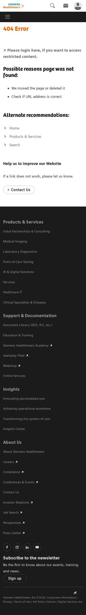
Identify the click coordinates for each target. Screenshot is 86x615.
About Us (12, 442)
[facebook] (7, 547)
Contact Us (20, 190)
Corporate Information (61, 597)
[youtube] (37, 547)
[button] (78, 596)
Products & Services (23, 222)
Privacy (7, 601)
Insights (11, 389)
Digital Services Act (70, 601)
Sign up (15, 578)
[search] (52, 5)
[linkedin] (27, 547)
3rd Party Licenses (44, 601)
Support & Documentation (30, 315)
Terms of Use (22, 601)
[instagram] (17, 547)
